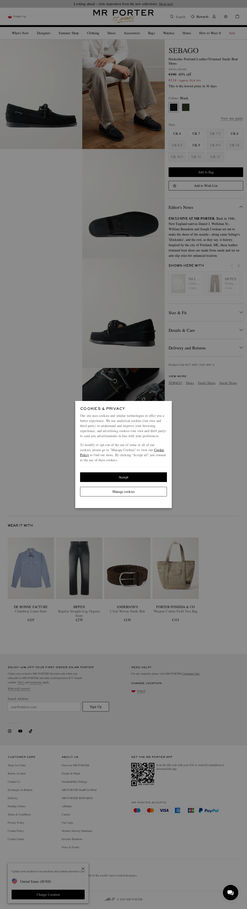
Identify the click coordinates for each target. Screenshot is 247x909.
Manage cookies (123, 491)
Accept (123, 477)
